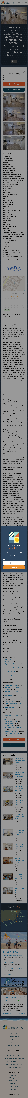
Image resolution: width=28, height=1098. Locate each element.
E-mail (5, 559)
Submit (14, 567)
